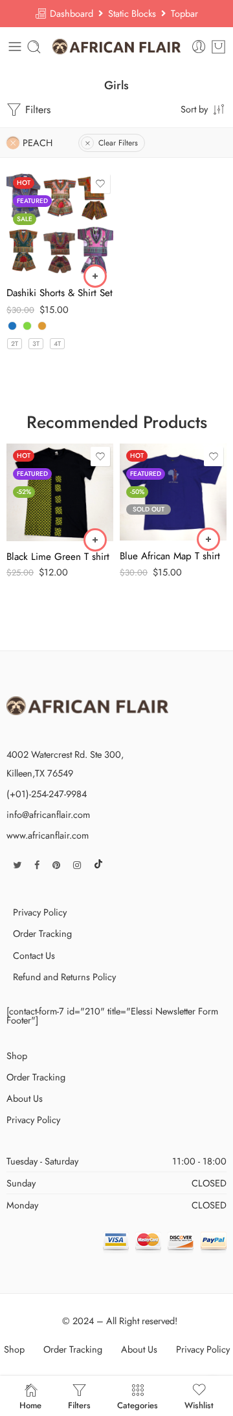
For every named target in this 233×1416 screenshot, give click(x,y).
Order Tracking (42, 933)
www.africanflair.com (47, 835)
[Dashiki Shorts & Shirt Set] (59, 224)
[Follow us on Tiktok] (98, 864)
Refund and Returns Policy (64, 976)
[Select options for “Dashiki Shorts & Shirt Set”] (95, 276)
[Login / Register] (199, 47)
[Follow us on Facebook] (36, 864)
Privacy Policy (40, 912)
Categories (137, 1404)
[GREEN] (27, 326)
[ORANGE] (42, 326)
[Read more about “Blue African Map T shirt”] (208, 539)
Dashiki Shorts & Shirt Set (59, 293)
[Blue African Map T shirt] (173, 492)
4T (57, 344)
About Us (24, 1098)
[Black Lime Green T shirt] (59, 492)
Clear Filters (118, 143)
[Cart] (218, 47)
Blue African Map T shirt (170, 556)
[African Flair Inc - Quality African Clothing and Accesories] (116, 46)
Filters (36, 109)
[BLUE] (12, 326)
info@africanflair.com (48, 814)
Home (30, 1404)
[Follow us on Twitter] (17, 864)
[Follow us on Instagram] (77, 864)
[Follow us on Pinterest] (56, 864)
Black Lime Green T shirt (57, 557)
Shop (16, 1055)
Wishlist (199, 1404)
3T (35, 344)
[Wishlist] (100, 183)
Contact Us (34, 955)
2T (14, 344)
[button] (95, 540)
